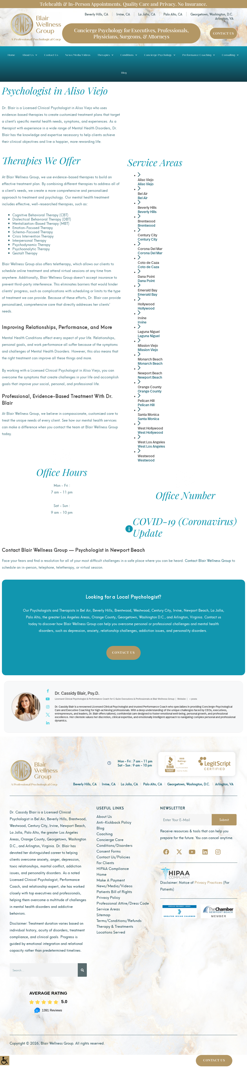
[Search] (82, 970)
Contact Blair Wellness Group (208, 560)
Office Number (185, 495)
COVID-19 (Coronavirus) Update (185, 527)
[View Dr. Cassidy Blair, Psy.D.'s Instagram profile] (47, 707)
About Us (28, 55)
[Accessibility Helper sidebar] (4, 1060)
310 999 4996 (185, 508)
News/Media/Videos (77, 55)
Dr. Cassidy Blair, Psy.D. (77, 693)
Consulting (228, 55)
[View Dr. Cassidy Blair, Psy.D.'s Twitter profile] (47, 714)
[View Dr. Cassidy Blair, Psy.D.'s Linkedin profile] (47, 723)
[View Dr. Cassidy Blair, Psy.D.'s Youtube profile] (47, 699)
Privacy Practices (208, 882)
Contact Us (51, 55)
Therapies (103, 55)
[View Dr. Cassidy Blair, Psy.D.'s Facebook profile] (47, 691)
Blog (124, 72)
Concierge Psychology (158, 55)
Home (11, 55)
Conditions (127, 55)
